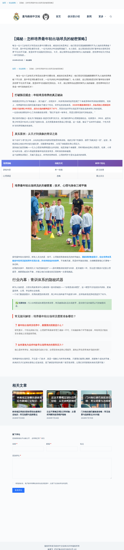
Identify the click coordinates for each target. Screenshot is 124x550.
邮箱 (48, 444)
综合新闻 (29, 60)
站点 (82, 444)
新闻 (89, 16)
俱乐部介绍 (74, 16)
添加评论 (16, 455)
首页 (58, 16)
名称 (14, 444)
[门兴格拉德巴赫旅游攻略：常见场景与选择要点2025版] (96, 399)
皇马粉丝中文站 (31, 16)
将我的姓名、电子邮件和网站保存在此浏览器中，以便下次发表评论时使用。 (42, 483)
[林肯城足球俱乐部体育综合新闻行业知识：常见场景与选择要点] (27, 399)
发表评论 (18, 490)
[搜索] (111, 16)
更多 (101, 16)
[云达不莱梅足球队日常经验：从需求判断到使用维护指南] (62, 399)
